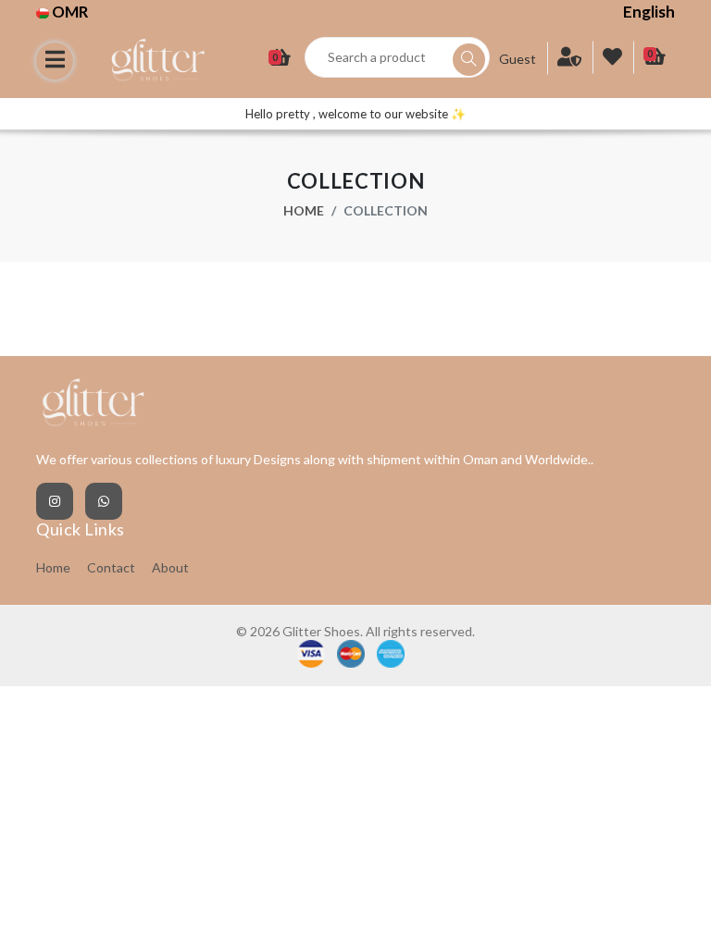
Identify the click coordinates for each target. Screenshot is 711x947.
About (170, 567)
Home (303, 210)
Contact (111, 567)
